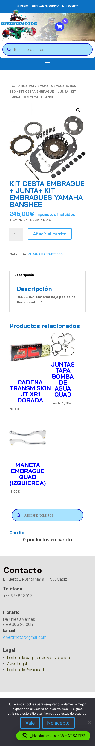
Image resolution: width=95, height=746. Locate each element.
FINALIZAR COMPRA (47, 5)
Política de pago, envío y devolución (38, 657)
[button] (78, 110)
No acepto (58, 723)
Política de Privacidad (25, 669)
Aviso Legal (17, 663)
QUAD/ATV (29, 86)
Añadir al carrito (50, 234)
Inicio (13, 86)
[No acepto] (89, 722)
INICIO (24, 5)
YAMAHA (46, 86)
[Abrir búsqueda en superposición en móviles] (47, 49)
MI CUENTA (71, 5)
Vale (30, 723)
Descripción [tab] (24, 275)
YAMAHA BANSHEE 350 (45, 254)
